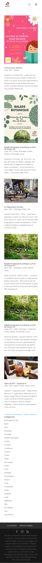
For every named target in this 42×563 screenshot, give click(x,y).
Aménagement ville (11, 420)
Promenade (15, 154)
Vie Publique (8, 508)
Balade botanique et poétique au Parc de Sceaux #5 (20, 326)
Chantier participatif (11, 438)
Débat (6, 459)
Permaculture (9, 476)
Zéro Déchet (8, 515)
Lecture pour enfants (13, 68)
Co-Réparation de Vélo (13, 207)
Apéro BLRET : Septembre (15, 383)
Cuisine (6, 455)
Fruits (6, 469)
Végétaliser (8, 500)
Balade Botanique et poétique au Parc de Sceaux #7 (20, 264)
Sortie (22, 154)
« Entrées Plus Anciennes (13, 414)
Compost (7, 445)
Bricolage (17, 209)
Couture (7, 452)
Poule (6, 483)
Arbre (16, 151)
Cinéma (7, 441)
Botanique (22, 151)
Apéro (16, 386)
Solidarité (7, 494)
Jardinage (7, 473)
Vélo (28, 209)
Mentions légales (26, 525)
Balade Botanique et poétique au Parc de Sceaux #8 (20, 148)
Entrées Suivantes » (31, 414)
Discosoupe (8, 462)
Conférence (32, 329)
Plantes (7, 154)
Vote (6, 511)
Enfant (16, 70)
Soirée (27, 386)
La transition (12, 525)
